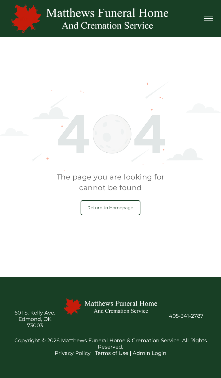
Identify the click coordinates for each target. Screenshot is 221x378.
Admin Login (149, 353)
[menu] (208, 18)
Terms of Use (111, 353)
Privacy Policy (73, 353)
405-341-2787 (186, 316)
